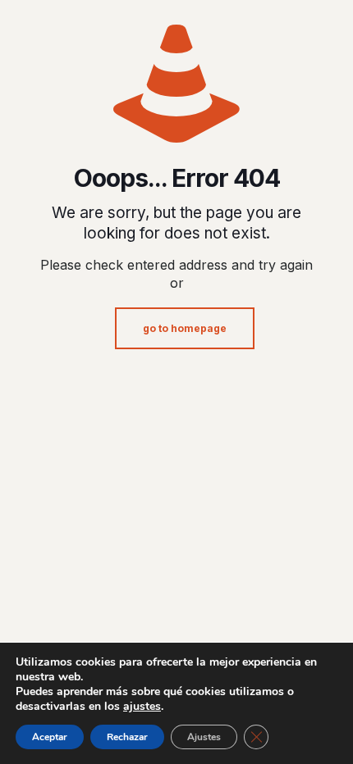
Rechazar (127, 737)
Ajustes (204, 737)
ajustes (142, 706)
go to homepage (185, 328)
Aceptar (49, 737)
